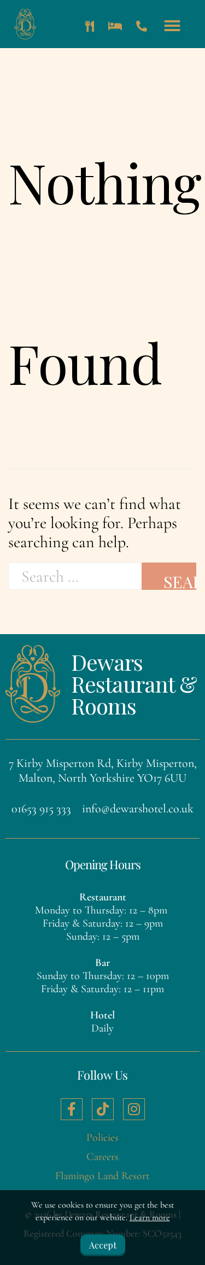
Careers (102, 1156)
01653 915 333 (41, 808)
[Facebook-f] (72, 1109)
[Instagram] (134, 1109)
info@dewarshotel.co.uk (138, 808)
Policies (102, 1137)
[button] (172, 26)
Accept (102, 1245)
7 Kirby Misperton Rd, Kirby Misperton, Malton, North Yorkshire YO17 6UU (103, 770)
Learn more (150, 1217)
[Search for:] (75, 576)
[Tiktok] (103, 1109)
